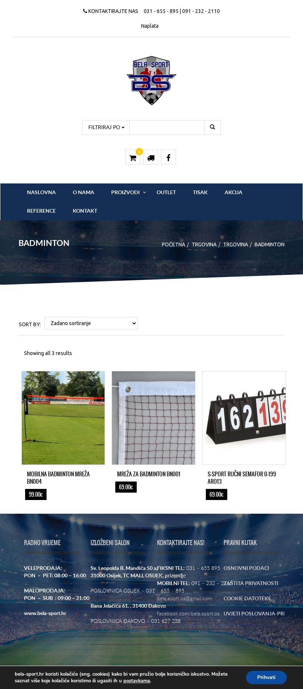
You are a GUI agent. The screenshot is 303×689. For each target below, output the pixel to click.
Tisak (200, 192)
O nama (83, 192)
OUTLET (166, 192)
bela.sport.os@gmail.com (184, 598)
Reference (41, 211)
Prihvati (266, 677)
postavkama (136, 681)
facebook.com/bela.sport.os (188, 614)
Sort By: (30, 324)
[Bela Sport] (152, 80)
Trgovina (204, 244)
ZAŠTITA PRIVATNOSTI (251, 583)
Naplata (150, 26)
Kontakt (85, 211)
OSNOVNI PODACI (246, 568)
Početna (173, 244)
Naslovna (41, 192)
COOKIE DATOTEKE (247, 598)
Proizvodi (125, 192)
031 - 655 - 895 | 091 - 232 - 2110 (182, 11)
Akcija (233, 192)
